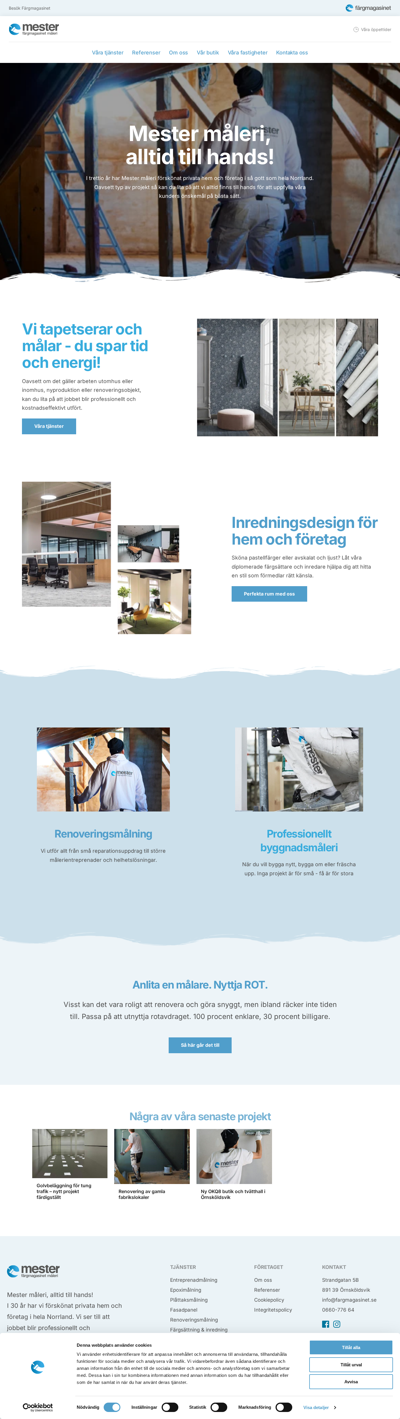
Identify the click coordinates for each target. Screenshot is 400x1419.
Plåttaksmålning (189, 1300)
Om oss (263, 1280)
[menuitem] (371, 29)
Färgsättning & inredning (199, 1330)
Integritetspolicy (273, 1310)
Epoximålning (185, 1290)
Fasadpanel (183, 1310)
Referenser (267, 1290)
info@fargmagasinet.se (349, 1300)
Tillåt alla (351, 1347)
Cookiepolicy (269, 1300)
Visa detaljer (316, 1407)
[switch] (170, 1407)
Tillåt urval (351, 1364)
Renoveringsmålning (194, 1320)
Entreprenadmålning (193, 1280)
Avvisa (351, 1381)
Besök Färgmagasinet (29, 8)
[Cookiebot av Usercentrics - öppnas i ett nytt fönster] (38, 1407)
